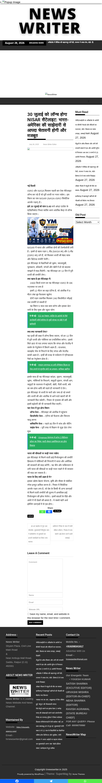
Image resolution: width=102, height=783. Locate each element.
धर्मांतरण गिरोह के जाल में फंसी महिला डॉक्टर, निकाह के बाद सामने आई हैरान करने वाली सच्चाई (62, 532)
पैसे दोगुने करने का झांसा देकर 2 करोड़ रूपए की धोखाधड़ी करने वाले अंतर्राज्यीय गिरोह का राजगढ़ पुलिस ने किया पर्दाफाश (49, 712)
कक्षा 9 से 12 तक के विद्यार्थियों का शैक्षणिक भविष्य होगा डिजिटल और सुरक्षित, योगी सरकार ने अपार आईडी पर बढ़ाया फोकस (50, 734)
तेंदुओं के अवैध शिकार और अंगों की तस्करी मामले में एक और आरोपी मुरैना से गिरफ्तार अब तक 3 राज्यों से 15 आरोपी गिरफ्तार (49, 664)
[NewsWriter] (51, 38)
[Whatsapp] (42, 511)
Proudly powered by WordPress (30, 774)
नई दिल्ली (30, 516)
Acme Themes (79, 774)
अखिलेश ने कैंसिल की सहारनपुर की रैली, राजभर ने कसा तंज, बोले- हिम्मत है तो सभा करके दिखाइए (86, 171)
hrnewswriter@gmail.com (76, 659)
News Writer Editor (50, 144)
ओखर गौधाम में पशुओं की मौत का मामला (49, 686)
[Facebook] (49, 511)
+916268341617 (74, 646)
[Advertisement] (51, 70)
